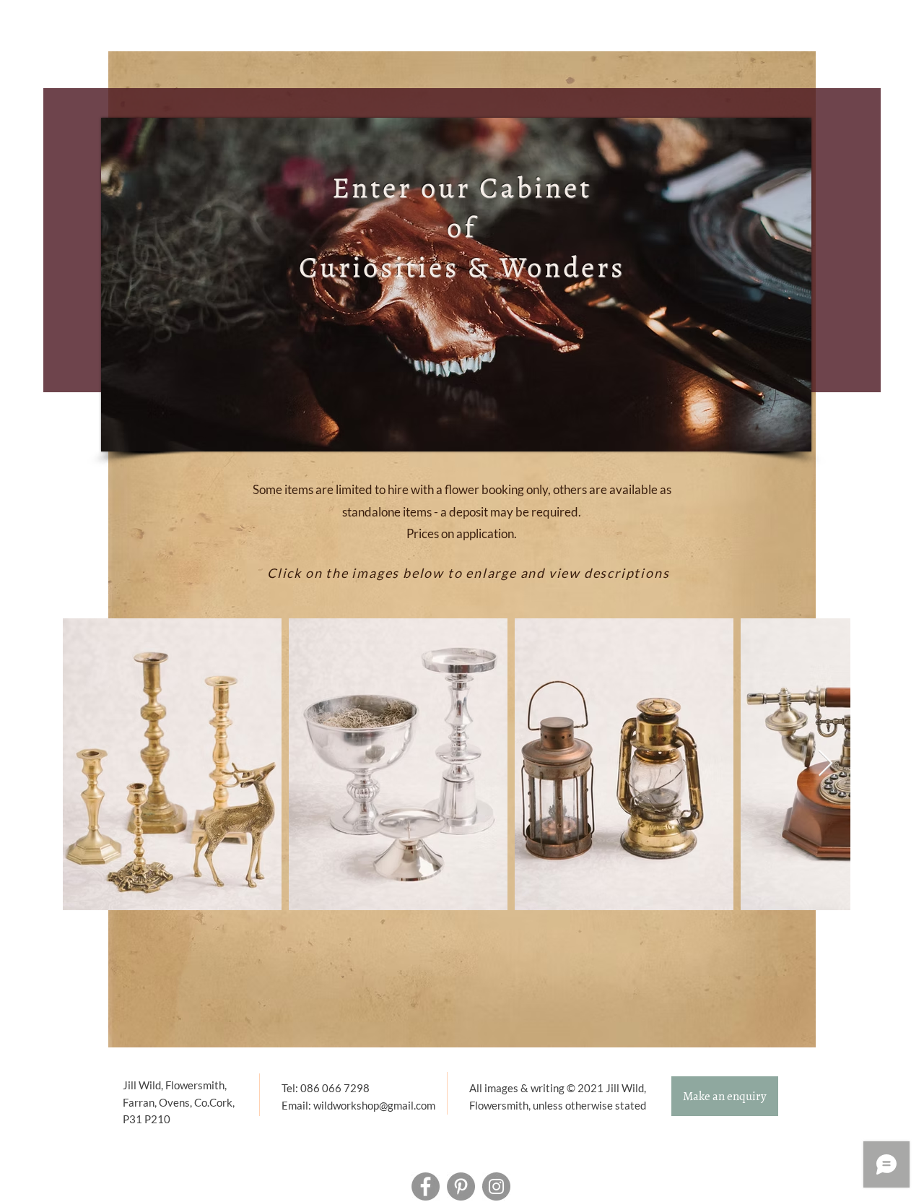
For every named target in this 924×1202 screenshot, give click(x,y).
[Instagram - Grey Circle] (496, 1186)
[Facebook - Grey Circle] (425, 1186)
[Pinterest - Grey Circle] (461, 1186)
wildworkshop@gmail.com (374, 1105)
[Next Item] (825, 764)
